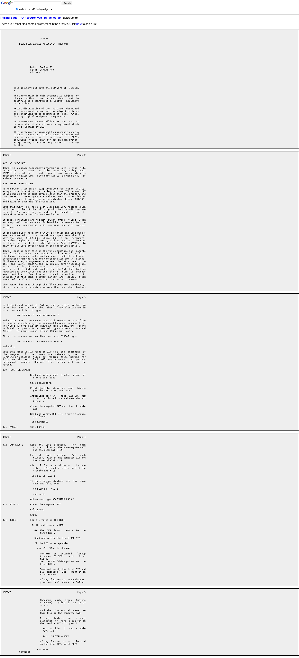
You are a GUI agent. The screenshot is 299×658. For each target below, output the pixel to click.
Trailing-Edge (8, 17)
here (79, 23)
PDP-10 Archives (31, 17)
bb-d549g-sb (52, 17)
